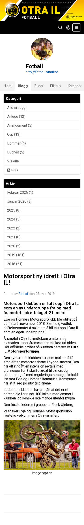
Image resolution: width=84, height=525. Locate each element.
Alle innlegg (16, 107)
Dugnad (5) (15, 152)
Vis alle (13, 161)
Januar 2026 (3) (19, 201)
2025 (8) (13, 210)
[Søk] (60, 27)
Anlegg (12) (16, 116)
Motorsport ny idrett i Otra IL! (39, 279)
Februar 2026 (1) (20, 192)
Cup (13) (13, 134)
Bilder (38, 86)
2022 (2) (13, 228)
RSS (14, 170)
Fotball (23, 294)
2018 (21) (14, 264)
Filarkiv (55, 86)
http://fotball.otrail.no (42, 72)
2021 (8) (13, 237)
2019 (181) (15, 255)
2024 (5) (13, 219)
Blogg (23, 86)
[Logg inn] (68, 27)
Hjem (7, 86)
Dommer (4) (16, 143)
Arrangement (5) (19, 125)
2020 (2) (13, 246)
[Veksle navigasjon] (76, 27)
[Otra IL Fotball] (42, 10)
